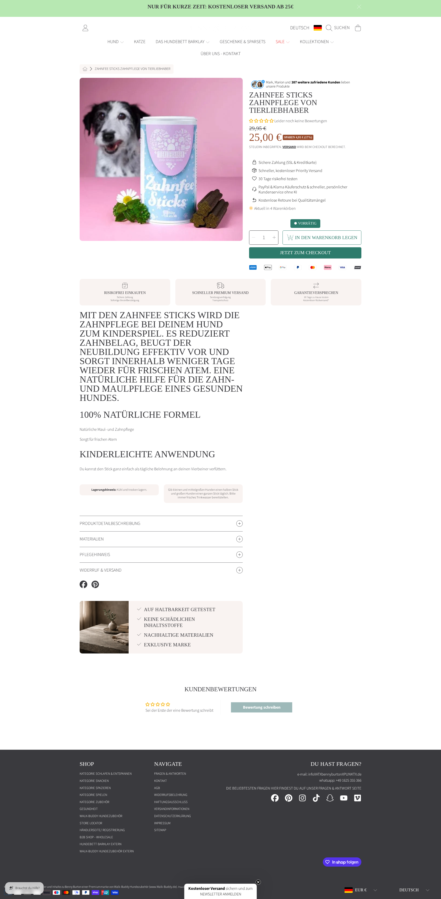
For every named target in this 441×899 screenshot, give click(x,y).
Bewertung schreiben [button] (261, 707)
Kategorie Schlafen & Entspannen (106, 773)
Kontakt (160, 781)
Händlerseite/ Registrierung (102, 830)
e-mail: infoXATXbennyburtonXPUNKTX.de (329, 774)
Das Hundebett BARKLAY (180, 42)
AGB (157, 788)
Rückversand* (322, 300)
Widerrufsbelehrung (170, 795)
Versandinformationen (171, 809)
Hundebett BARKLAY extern (100, 844)
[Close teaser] (258, 882)
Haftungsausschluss (171, 802)
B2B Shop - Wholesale (96, 837)
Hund (113, 42)
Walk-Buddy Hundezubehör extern (107, 851)
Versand (289, 147)
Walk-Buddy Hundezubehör (101, 816)
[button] (339, 27)
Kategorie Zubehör (94, 802)
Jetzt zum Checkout (305, 252)
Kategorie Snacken (94, 781)
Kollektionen (315, 42)
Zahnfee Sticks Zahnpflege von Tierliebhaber (132, 69)
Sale (281, 42)
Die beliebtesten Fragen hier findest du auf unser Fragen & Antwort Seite (293, 788)
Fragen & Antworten (170, 773)
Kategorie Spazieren (95, 788)
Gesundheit (89, 809)
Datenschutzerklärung (172, 816)
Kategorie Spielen (93, 795)
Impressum (162, 823)
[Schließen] (359, 7)
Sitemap (160, 830)
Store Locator (91, 823)
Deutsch (299, 27)
